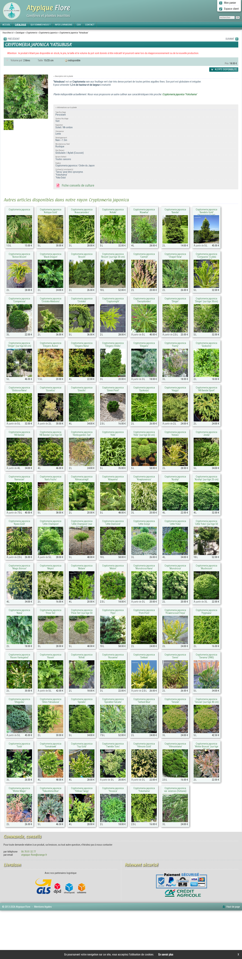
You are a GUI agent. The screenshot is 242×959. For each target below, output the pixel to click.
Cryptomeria (31, 32)
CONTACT (89, 24)
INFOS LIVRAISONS (63, 24)
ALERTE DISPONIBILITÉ (225, 69)
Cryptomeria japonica (48, 32)
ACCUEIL (6, 24)
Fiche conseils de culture (77, 185)
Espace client (231, 8)
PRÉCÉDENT (13, 38)
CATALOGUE (20, 24)
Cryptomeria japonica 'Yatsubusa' (73, 32)
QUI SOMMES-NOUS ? (40, 24)
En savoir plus (165, 954)
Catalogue (19, 32)
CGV (79, 24)
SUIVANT (230, 38)
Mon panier (229, 2)
